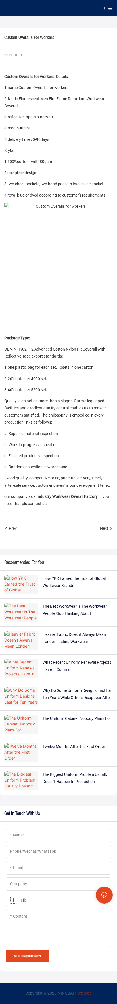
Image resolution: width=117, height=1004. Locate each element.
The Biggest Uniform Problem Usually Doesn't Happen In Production (75, 778)
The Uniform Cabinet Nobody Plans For (77, 718)
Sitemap (84, 993)
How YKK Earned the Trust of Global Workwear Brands (74, 582)
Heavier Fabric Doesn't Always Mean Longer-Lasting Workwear (74, 638)
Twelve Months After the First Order (74, 746)
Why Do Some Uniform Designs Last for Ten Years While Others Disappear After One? (77, 694)
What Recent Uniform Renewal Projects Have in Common (77, 666)
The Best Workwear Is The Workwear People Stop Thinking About (75, 610)
